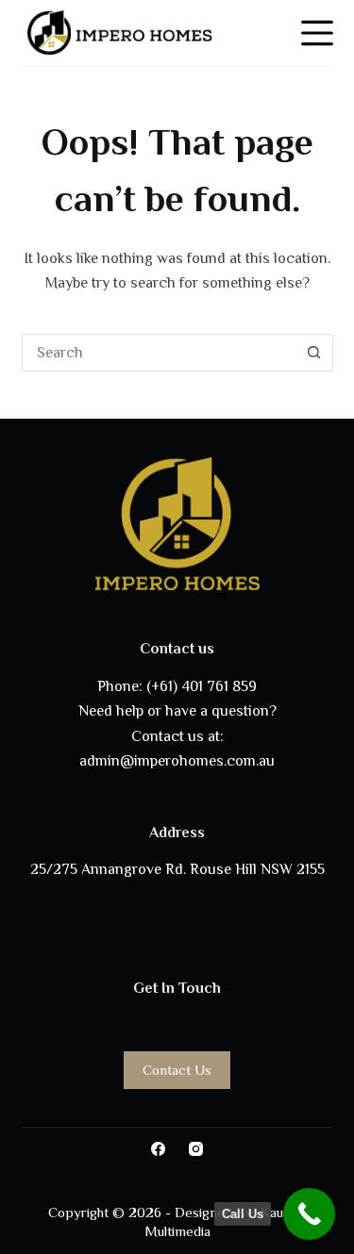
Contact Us (177, 1070)
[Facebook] (158, 1149)
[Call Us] (309, 1214)
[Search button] (314, 353)
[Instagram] (196, 1149)
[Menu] (317, 33)
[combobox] (159, 352)
